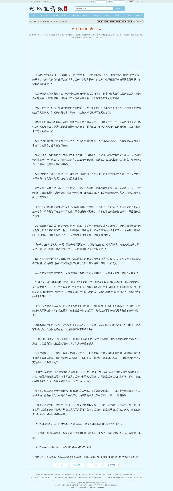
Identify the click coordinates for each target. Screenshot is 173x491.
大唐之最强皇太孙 (46, 22)
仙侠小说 (55, 15)
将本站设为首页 (34, 1)
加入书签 (111, 465)
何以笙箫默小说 (49, 8)
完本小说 (138, 15)
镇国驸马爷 (76, 475)
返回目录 (77, 465)
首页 (34, 15)
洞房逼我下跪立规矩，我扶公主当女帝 (94, 475)
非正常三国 (97, 38)
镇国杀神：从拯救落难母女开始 (125, 475)
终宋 (121, 35)
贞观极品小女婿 (129, 35)
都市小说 (65, 15)
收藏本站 (46, 1)
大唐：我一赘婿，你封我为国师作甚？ (65, 477)
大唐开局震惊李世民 (66, 35)
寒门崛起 (52, 35)
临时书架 (118, 15)
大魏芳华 (77, 35)
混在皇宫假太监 (77, 38)
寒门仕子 (115, 35)
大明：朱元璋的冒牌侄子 (112, 477)
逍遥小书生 (138, 35)
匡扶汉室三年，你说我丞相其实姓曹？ (91, 477)
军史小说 (76, 15)
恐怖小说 (107, 15)
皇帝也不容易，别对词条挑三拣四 (41, 477)
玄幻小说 (44, 15)
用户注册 (140, 2)
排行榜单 (128, 15)
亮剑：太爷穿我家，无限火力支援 (131, 477)
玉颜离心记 (110, 475)
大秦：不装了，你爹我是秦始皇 (101, 35)
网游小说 (86, 15)
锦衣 (57, 35)
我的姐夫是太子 (88, 38)
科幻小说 (97, 15)
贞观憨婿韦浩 (86, 35)
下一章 (94, 465)
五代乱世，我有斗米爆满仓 (63, 475)
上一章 (60, 465)
